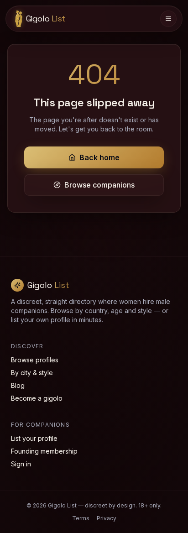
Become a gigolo (37, 398)
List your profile (34, 438)
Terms (80, 518)
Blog (18, 385)
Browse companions (99, 184)
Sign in (21, 464)
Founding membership (44, 451)
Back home (99, 157)
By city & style (32, 372)
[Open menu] (168, 18)
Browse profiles (34, 360)
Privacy (106, 518)
